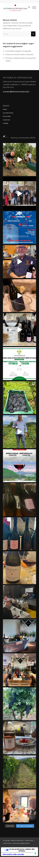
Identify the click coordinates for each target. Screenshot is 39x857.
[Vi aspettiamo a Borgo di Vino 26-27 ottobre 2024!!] (19, 669)
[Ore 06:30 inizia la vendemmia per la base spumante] (19, 703)
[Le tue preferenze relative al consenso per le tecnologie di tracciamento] (35, 853)
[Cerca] (28, 7)
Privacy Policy (29, 840)
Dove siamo (7, 116)
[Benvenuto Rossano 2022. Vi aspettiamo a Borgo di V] (19, 567)
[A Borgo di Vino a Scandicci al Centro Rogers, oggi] (19, 533)
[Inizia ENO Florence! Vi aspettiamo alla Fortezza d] (19, 329)
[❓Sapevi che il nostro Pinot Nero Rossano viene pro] (19, 431)
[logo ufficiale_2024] (16, 7)
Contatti (5, 123)
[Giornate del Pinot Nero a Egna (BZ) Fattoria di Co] (19, 805)
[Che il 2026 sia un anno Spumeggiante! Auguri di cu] (19, 295)
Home (5, 109)
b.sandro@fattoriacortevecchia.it (16, 91)
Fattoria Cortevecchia (17, 840)
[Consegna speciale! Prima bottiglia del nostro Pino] (19, 261)
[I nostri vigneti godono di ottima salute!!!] (19, 771)
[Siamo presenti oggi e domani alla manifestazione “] (19, 635)
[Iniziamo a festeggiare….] (19, 737)
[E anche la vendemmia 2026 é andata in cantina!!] (19, 159)
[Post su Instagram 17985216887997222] (19, 227)
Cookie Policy (7, 843)
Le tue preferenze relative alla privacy (21, 850)
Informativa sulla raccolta (13, 854)
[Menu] (33, 7)
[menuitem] (28, 7)
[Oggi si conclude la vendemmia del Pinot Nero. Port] (19, 397)
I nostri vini (6, 120)
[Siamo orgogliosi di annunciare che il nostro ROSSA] (19, 193)
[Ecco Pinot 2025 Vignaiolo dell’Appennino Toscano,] (19, 601)
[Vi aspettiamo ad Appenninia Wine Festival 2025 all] (19, 465)
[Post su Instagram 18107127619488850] (19, 499)
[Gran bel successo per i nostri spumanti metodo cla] (19, 363)
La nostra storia (8, 113)
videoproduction (25, 843)
